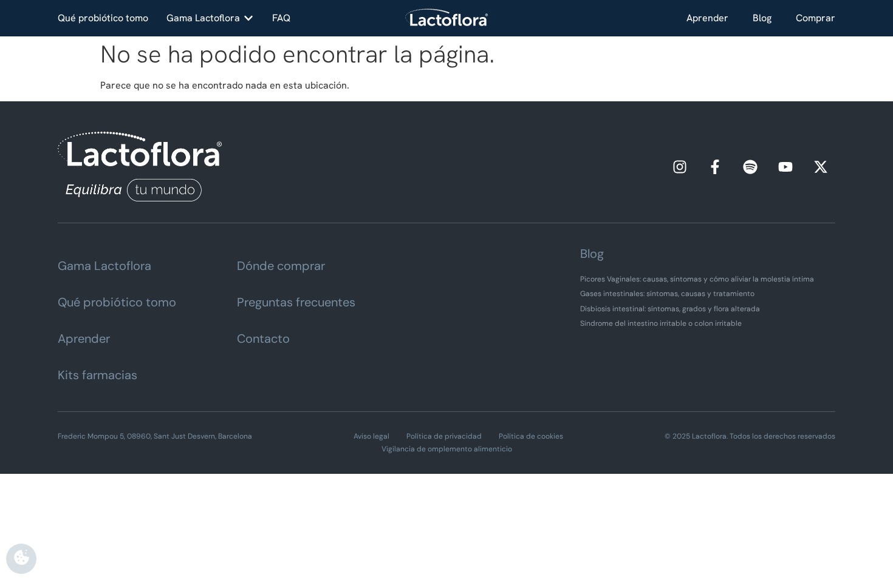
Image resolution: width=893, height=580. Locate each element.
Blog (762, 18)
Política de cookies (531, 436)
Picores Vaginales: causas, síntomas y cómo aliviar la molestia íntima (697, 279)
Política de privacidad (444, 436)
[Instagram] (679, 166)
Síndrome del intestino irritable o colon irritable (661, 323)
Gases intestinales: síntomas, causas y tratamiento (667, 293)
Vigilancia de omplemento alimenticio (446, 449)
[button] (210, 18)
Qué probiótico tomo (117, 302)
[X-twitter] (820, 166)
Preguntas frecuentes (296, 302)
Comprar (815, 18)
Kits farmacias (97, 375)
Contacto (263, 338)
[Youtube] (785, 166)
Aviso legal (371, 436)
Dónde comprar (281, 266)
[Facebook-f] (715, 166)
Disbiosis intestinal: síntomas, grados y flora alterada (670, 309)
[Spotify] (750, 166)
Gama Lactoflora (104, 266)
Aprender (707, 18)
